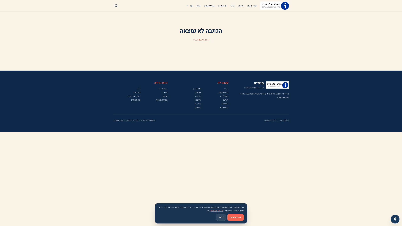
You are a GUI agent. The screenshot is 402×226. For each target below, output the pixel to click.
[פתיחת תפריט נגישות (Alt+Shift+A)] (395, 219)
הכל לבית (224, 96)
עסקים (198, 99)
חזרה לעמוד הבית (201, 39)
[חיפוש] (116, 6)
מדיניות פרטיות (134, 96)
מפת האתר (135, 99)
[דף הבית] (274, 6)
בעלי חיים (224, 107)
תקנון (165, 96)
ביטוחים (198, 107)
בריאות (198, 96)
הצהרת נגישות (162, 99)
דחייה (221, 217)
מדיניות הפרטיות (217, 210)
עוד (191, 5)
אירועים (198, 92)
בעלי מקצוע (209, 5)
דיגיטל (225, 99)
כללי (232, 5)
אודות (240, 5)
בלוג (198, 5)
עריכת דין (222, 5)
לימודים (198, 103)
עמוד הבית (252, 5)
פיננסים (225, 103)
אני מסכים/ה (235, 217)
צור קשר (136, 92)
